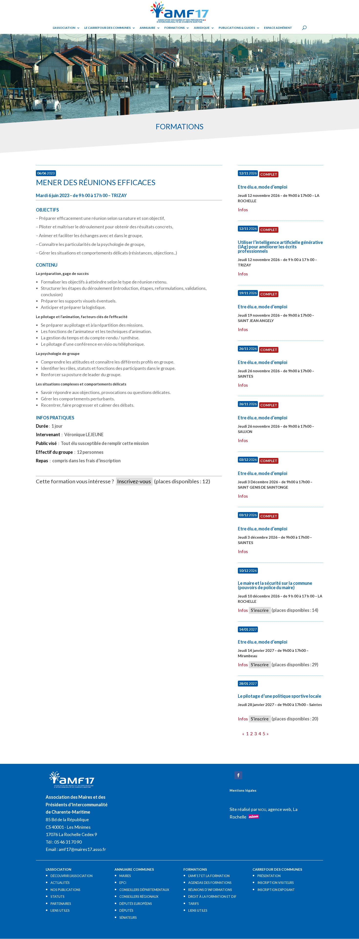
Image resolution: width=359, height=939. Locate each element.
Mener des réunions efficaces (95, 182)
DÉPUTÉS (126, 910)
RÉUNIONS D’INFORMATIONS (210, 890)
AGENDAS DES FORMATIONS (210, 883)
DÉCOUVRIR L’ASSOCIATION (72, 876)
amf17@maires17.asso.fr (82, 849)
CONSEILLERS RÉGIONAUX (138, 897)
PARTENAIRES (61, 904)
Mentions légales (243, 790)
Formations (174, 28)
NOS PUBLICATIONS (65, 890)
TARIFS (193, 904)
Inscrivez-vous (134, 481)
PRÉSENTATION (269, 876)
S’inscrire (259, 610)
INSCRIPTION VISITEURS (275, 883)
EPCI (122, 883)
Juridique (202, 28)
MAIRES (125, 876)
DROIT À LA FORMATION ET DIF (212, 897)
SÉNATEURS (128, 917)
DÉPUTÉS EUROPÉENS (135, 904)
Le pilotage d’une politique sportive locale (279, 696)
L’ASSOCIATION (64, 28)
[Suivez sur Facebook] (238, 775)
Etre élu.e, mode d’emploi (262, 187)
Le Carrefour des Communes (107, 28)
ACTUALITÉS (60, 883)
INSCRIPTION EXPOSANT (276, 890)
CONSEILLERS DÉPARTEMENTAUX (144, 890)
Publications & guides (237, 28)
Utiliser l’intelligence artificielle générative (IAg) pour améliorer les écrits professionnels (280, 247)
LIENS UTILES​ (60, 910)
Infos (243, 209)
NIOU (262, 810)
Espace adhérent (278, 28)
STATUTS (57, 897)
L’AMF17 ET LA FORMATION (209, 876)
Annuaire (147, 28)
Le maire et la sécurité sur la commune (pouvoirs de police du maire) (275, 585)
